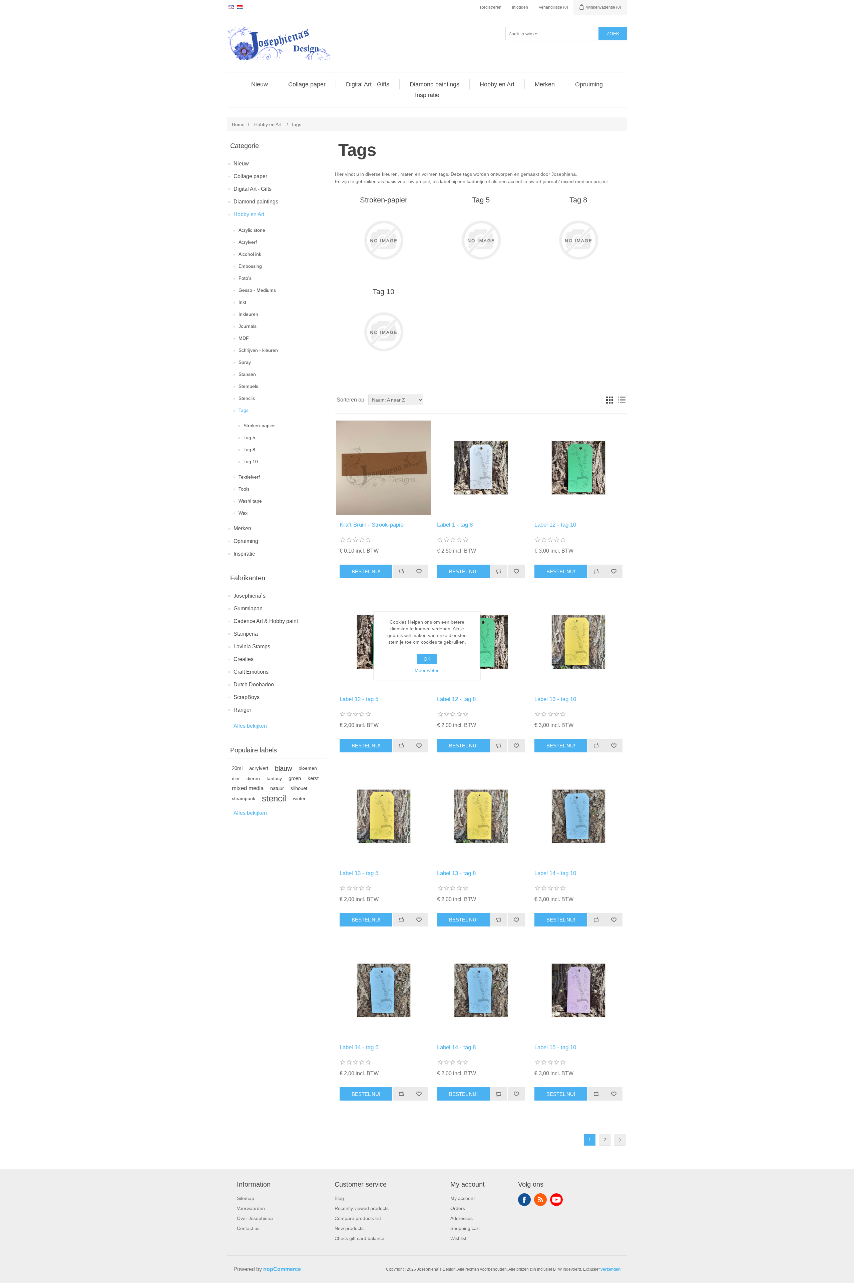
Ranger (242, 710)
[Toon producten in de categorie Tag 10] (383, 332)
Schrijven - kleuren (258, 350)
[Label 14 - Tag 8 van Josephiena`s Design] (481, 990)
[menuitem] (259, 84)
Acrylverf (248, 242)
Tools (244, 489)
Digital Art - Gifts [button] (367, 84)
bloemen (308, 768)
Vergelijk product (401, 571)
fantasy (274, 778)
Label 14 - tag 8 (456, 1047)
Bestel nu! (366, 571)
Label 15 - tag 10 (555, 1047)
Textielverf (249, 477)
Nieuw (241, 163)
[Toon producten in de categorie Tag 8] (578, 240)
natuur (277, 788)
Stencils (247, 398)
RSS (540, 1199)
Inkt (242, 302)
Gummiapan (248, 608)
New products (349, 1228)
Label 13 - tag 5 (359, 873)
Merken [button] (545, 84)
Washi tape (250, 501)
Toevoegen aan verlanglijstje (419, 571)
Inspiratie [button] (427, 95)
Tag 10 (251, 461)
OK (427, 659)
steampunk (243, 798)
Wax (243, 513)
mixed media (248, 788)
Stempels (248, 386)
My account (462, 1198)
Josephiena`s (250, 596)
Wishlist (458, 1238)
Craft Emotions (251, 672)
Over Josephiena (255, 1218)
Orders (457, 1208)
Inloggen (520, 7)
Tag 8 (249, 449)
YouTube (556, 1199)
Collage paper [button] (307, 84)
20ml (237, 768)
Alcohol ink (250, 254)
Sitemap (245, 1198)
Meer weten (427, 670)
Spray (245, 362)
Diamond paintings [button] (434, 84)
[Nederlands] (240, 7)
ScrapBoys (247, 697)
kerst (313, 778)
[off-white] (481, 468)
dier (236, 778)
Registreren (490, 7)
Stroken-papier (259, 425)
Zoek (612, 33)
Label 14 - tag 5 (359, 1047)
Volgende (619, 1140)
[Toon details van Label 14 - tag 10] (578, 816)
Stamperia (246, 634)
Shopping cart (465, 1228)
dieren (253, 778)
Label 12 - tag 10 (555, 525)
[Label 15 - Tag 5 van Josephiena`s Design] (578, 990)
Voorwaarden (251, 1208)
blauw (283, 768)
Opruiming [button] (589, 84)
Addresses (461, 1218)
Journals (248, 326)
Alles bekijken (250, 726)
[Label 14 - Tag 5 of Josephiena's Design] (383, 990)
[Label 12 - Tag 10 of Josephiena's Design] (578, 468)
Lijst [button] (621, 400)
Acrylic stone (252, 230)
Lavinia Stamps (252, 646)
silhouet (299, 788)
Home (238, 124)
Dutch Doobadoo (254, 684)
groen (295, 778)
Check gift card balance (359, 1238)
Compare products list (358, 1218)
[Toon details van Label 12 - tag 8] (481, 642)
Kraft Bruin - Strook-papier (372, 525)
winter (299, 798)
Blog (339, 1198)
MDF (244, 338)
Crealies (244, 659)
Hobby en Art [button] (497, 84)
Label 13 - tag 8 (456, 873)
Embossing (250, 266)
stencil (274, 798)
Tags (244, 410)
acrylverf (258, 768)
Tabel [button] (609, 400)
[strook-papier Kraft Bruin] (383, 468)
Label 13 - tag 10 (555, 699)
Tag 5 (249, 437)
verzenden (610, 1269)
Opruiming (246, 541)
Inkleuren (248, 314)
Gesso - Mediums (257, 290)
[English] (231, 7)
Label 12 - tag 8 (456, 699)
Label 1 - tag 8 (455, 525)
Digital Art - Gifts (253, 189)
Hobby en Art (249, 214)
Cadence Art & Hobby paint (266, 621)
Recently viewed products (362, 1208)
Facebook (524, 1199)
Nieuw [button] (259, 84)
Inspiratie (244, 554)
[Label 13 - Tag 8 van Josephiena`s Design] (578, 642)
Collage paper (250, 176)
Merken (242, 528)
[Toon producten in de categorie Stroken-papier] (383, 240)
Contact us (248, 1228)
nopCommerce (282, 1269)
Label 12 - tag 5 (359, 699)
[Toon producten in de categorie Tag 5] (481, 240)
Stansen (247, 374)
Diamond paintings (256, 201)
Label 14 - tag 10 (555, 873)
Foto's (245, 278)
